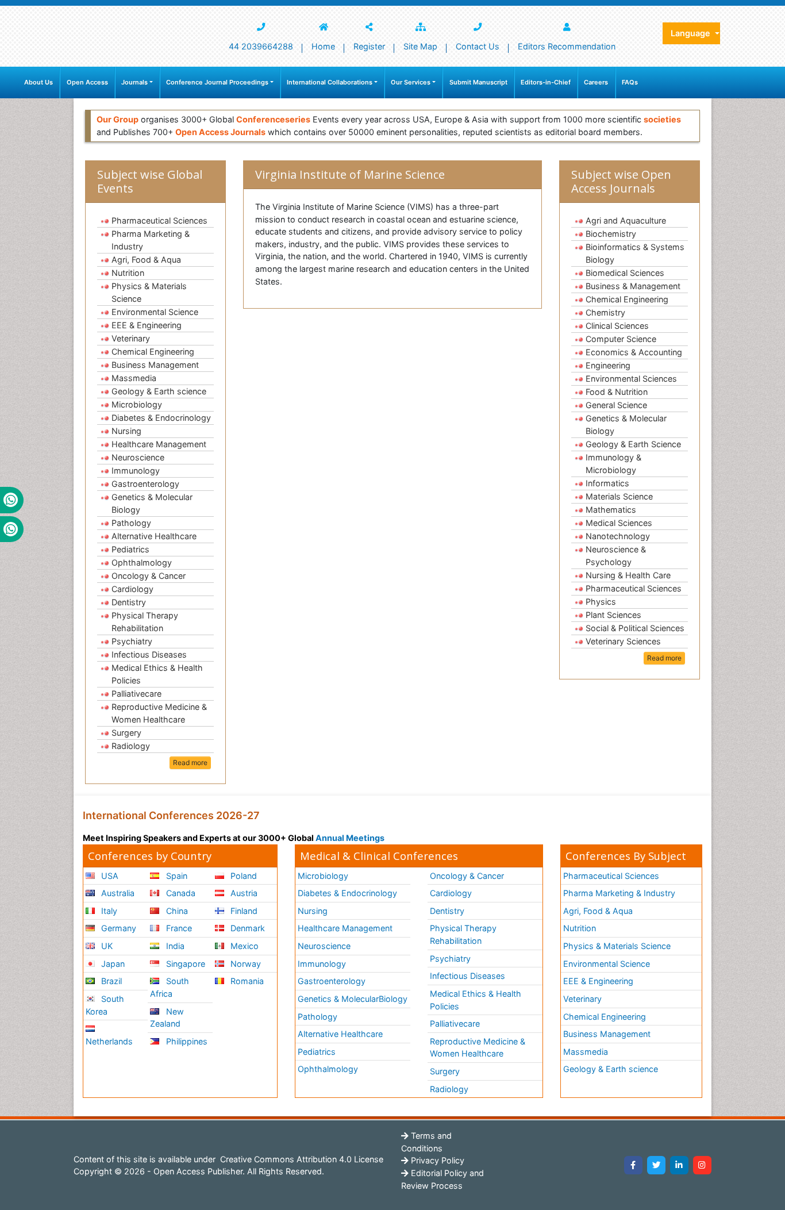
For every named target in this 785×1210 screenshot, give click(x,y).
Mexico (243, 946)
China (176, 911)
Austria (242, 893)
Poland (242, 876)
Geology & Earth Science (633, 444)
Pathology (131, 523)
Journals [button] (134, 82)
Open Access (87, 82)
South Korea (105, 1005)
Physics (601, 601)
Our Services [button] (410, 82)
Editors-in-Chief (546, 82)
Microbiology (136, 404)
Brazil (110, 981)
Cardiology (132, 589)
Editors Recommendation (566, 46)
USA (108, 876)
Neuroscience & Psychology (616, 555)
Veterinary (130, 338)
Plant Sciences (613, 615)
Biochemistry (611, 234)
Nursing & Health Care (628, 575)
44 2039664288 (261, 46)
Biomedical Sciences (625, 273)
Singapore (184, 964)
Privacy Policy (436, 1160)
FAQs (630, 82)
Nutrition (127, 273)
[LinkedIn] (679, 1165)
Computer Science (621, 339)
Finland (242, 911)
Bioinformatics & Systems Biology (635, 253)
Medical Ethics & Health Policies (157, 674)
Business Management (155, 365)
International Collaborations (329, 82)
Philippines (185, 1041)
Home (323, 46)
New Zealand (166, 1018)
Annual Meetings (349, 838)
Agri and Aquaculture (626, 220)
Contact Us (477, 46)
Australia (116, 893)
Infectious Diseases (149, 654)
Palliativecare (136, 693)
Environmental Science (154, 312)
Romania (246, 981)
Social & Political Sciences (635, 628)
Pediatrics (130, 549)
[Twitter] (656, 1165)
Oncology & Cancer (148, 576)
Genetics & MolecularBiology (352, 999)
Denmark (246, 928)
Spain (175, 876)
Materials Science (619, 496)
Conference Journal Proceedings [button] (217, 82)
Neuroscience (137, 457)
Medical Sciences (619, 523)
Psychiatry (131, 641)
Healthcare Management (158, 444)
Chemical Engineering (152, 351)
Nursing (126, 431)
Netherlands (109, 1041)
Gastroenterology (145, 484)
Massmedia (133, 378)
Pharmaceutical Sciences (159, 220)
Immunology (135, 470)
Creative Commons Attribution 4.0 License (300, 1159)
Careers (596, 82)
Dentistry (128, 602)
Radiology (130, 746)
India (174, 946)
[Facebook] (633, 1165)
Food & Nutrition (617, 392)
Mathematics (611, 509)
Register (369, 46)
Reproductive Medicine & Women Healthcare (159, 713)
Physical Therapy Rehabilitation (144, 621)
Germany (117, 928)
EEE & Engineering (146, 325)
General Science (616, 405)
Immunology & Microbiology (613, 463)
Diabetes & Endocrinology (161, 417)
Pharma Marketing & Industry (150, 240)
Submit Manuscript (478, 82)
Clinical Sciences (617, 326)
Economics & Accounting (634, 352)
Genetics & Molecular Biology (152, 503)
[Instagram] (702, 1165)
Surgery (126, 732)
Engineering (608, 365)
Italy (108, 911)
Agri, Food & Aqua (146, 259)
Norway (244, 964)
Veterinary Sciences (623, 641)
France (178, 928)
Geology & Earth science (158, 391)
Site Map (420, 46)
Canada (179, 893)
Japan (112, 964)
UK (106, 946)
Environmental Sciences (631, 378)
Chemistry (605, 312)
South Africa (169, 987)
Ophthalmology (141, 562)
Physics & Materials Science (149, 292)
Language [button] (692, 33)
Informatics (607, 483)
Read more (190, 762)
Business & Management (633, 286)
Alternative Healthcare (154, 536)
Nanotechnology (618, 536)
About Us (38, 82)
